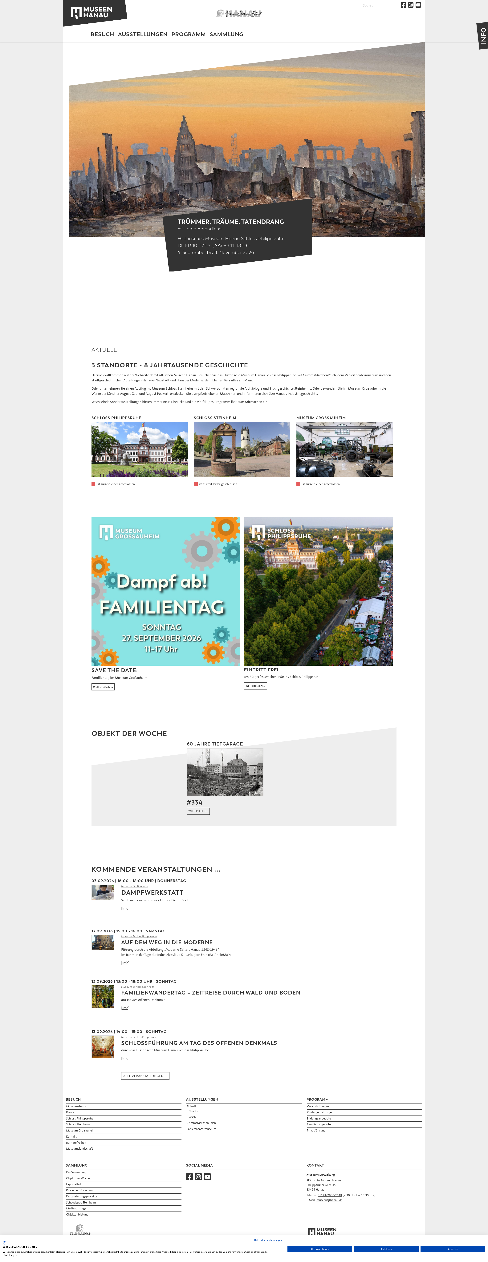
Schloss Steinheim (78, 1124)
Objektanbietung (77, 1214)
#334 (195, 802)
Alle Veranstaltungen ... (145, 1076)
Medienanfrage (76, 1208)
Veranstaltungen (318, 1106)
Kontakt (71, 1137)
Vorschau (194, 1111)
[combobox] (380, 5)
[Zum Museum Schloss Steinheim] (242, 449)
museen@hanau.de (329, 1200)
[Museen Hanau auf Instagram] (410, 5)
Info (125, 908)
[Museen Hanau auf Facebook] (403, 5)
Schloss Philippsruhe (79, 1118)
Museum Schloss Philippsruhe (139, 936)
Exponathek (74, 1184)
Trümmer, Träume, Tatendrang (231, 221)
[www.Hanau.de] (238, 13)
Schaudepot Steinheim (81, 1202)
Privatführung (316, 1130)
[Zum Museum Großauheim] (344, 449)
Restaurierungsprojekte (81, 1196)
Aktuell (191, 1106)
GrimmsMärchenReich (201, 1123)
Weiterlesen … (103, 687)
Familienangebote (319, 1124)
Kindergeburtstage (319, 1112)
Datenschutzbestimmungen (268, 1240)
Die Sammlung (76, 1172)
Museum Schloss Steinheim (138, 986)
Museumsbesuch (77, 1106)
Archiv (192, 1116)
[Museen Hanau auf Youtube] (418, 5)
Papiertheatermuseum (201, 1129)
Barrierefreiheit (76, 1143)
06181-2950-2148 (330, 1195)
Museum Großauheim (134, 886)
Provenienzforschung (80, 1190)
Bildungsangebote (319, 1118)
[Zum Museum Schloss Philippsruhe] (140, 449)
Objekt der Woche (78, 1178)
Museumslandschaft (79, 1149)
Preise (70, 1112)
